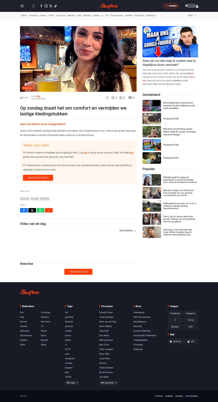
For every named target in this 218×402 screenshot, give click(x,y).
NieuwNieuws (139, 321)
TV (42, 326)
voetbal (68, 363)
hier (85, 152)
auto (67, 354)
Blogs (43, 344)
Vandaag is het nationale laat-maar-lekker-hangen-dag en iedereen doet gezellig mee (178, 232)
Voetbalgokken (140, 340)
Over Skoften (191, 396)
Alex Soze (104, 344)
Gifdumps (151, 15)
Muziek (44, 340)
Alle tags (71, 383)
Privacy (159, 396)
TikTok (68, 377)
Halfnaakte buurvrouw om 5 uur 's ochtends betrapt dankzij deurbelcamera (179, 206)
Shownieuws (116, 15)
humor (68, 335)
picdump (25, 199)
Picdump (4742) (171, 145)
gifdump (69, 326)
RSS (191, 327)
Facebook (175, 313)
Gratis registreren (38, 178)
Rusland (69, 368)
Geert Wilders (105, 326)
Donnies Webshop (142, 331)
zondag (34, 199)
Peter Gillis (104, 354)
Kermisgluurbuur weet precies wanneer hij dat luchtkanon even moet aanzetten (179, 106)
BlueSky (175, 327)
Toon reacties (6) (78, 272)
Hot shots (61, 15)
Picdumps (139, 15)
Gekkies (87, 15)
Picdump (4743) (171, 118)
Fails (79, 15)
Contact (179, 396)
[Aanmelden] (191, 5)
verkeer (68, 331)
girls (67, 372)
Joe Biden (104, 377)
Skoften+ (44, 199)
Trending (33, 15)
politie (68, 340)
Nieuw (24, 15)
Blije (38, 96)
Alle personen (107, 383)
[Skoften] (29, 292)
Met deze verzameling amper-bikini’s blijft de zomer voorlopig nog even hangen (179, 132)
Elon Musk (104, 335)
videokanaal (126, 230)
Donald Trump (106, 312)
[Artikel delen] (107, 98)
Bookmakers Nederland (144, 335)
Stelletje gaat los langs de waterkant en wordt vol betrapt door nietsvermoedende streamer (180, 180)
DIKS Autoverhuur (142, 317)
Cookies (169, 396)
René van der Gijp (107, 321)
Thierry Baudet (106, 368)
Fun (107, 15)
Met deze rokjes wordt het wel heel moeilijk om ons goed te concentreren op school (178, 193)
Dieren (44, 331)
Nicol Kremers (106, 372)
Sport (43, 335)
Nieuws (71, 15)
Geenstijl (137, 326)
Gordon (102, 363)
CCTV (67, 349)
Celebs (96, 15)
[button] (33, 6)
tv (102, 15)
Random (45, 317)
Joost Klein (104, 358)
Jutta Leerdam (106, 349)
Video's (43, 15)
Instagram (70, 358)
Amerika (69, 321)
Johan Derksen (106, 317)
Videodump (138, 312)
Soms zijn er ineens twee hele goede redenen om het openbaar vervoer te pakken (179, 219)
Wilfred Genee (106, 340)
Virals (51, 15)
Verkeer (129, 15)
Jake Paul (104, 331)
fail (66, 312)
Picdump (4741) (171, 158)
